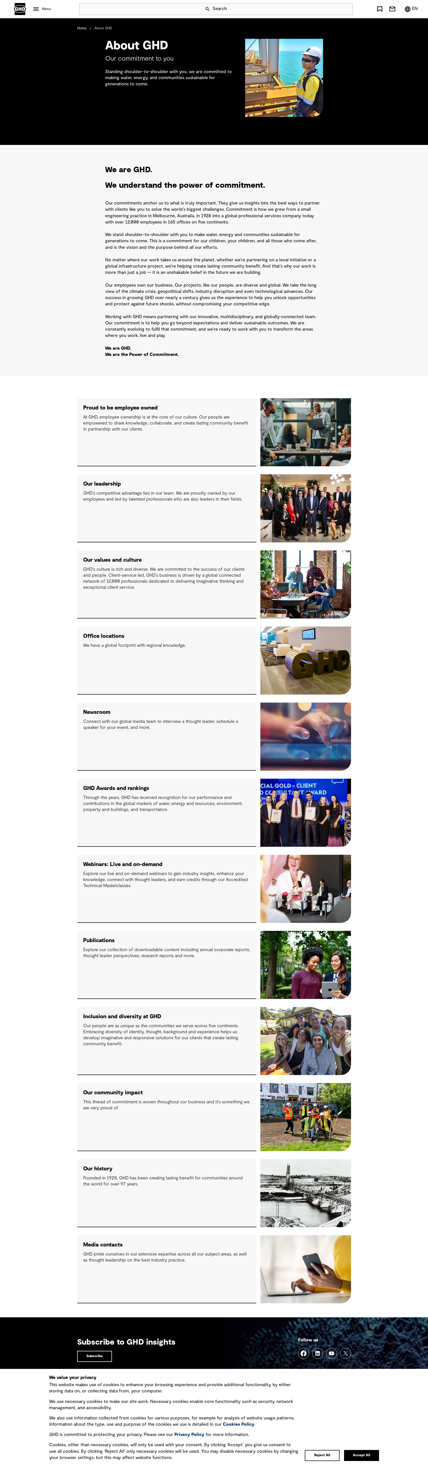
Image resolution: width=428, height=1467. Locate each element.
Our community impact (113, 1092)
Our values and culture (112, 560)
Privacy (189, 1434)
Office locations (103, 636)
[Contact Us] (392, 9)
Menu (46, 9)
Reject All (322, 1455)
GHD (20, 9)
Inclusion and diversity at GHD (122, 1016)
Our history (97, 1168)
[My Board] (379, 9)
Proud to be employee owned (120, 407)
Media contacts (103, 1244)
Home (81, 28)
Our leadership (102, 484)
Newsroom (96, 712)
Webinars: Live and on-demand (122, 864)
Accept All (361, 1455)
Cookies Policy (238, 1424)
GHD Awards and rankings (116, 788)
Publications (99, 940)
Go (347, 9)
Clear (335, 9)
